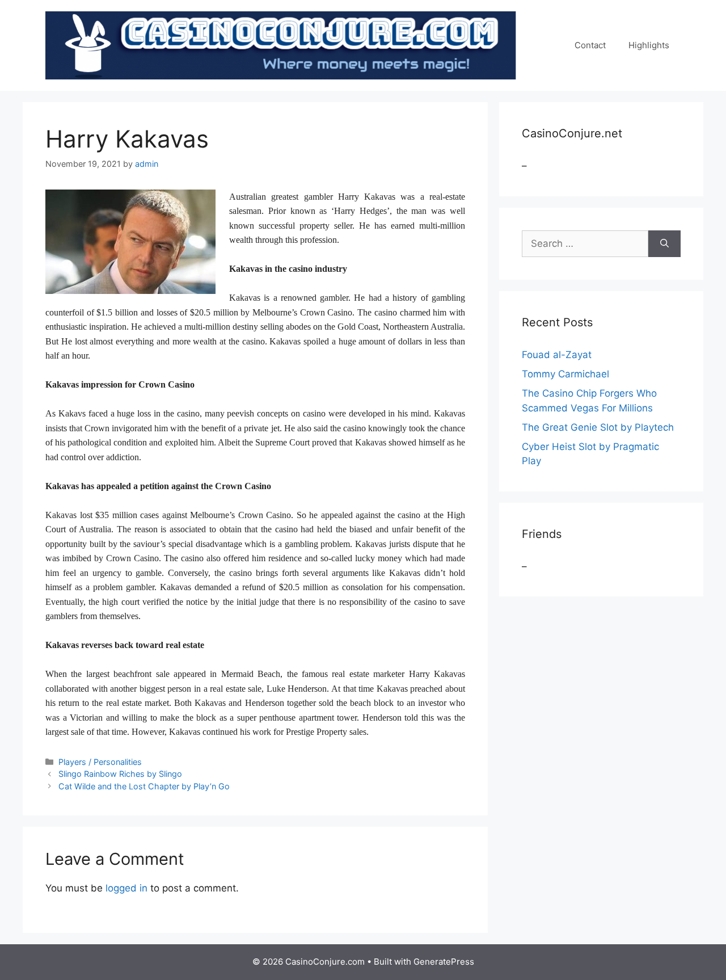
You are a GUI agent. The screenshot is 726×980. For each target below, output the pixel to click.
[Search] (664, 244)
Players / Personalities (100, 762)
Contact (590, 45)
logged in (126, 888)
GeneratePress (443, 961)
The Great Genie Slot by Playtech (598, 427)
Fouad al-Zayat (557, 354)
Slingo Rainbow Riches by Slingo (120, 774)
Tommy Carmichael (565, 374)
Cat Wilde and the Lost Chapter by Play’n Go (144, 786)
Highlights (648, 45)
